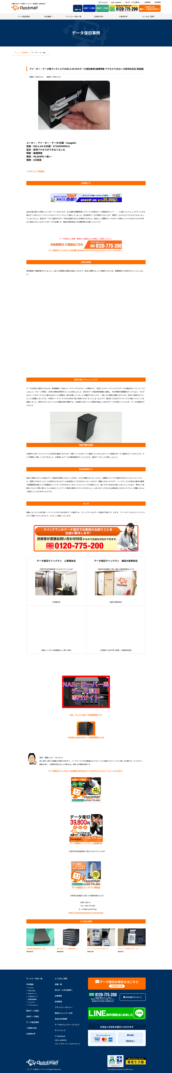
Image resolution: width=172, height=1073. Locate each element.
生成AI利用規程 (61, 1018)
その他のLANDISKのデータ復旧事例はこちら (86, 737)
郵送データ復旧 (102, 8)
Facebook (104, 2)
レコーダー (31, 1002)
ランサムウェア (33, 1005)
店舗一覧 (78, 9)
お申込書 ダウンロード (134, 997)
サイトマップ (60, 1030)
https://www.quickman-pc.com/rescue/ (86, 912)
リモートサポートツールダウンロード (67, 1044)
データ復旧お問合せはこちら (119, 983)
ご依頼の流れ (98, 16)
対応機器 (47, 16)
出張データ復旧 (89, 8)
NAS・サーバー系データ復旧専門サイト (86, 715)
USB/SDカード (33, 996)
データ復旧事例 (24, 16)
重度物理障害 (32, 999)
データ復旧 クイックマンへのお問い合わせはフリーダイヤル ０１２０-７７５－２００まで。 (86, 250)
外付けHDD (31, 991)
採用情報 (158, 2)
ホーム (17, 53)
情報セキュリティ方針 (64, 1013)
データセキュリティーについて (67, 1024)
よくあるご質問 (148, 16)
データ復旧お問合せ (151, 8)
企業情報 (147, 2)
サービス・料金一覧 (73, 16)
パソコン (31, 988)
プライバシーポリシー (64, 1007)
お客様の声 (123, 16)
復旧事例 (25, 53)
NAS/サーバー (32, 994)
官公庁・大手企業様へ (132, 2)
